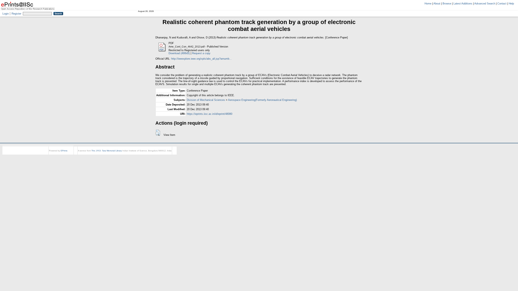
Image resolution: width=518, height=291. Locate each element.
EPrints (64, 151)
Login (5, 13)
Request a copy (201, 53)
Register (16, 13)
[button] (157, 133)
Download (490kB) (179, 53)
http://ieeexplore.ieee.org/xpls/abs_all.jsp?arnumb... (201, 58)
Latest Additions (462, 3)
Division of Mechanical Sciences (206, 99)
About (436, 3)
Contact (501, 3)
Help (511, 3)
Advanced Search (484, 3)
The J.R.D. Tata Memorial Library (106, 151)
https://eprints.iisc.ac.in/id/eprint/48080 (209, 113)
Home (428, 3)
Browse (447, 3)
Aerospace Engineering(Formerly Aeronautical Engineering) (262, 99)
